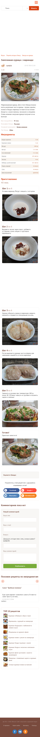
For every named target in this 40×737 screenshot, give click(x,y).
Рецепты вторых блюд (14, 55)
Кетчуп (4, 149)
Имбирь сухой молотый (9, 163)
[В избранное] (38, 65)
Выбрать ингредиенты (26, 8)
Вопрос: (6, 535)
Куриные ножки (6, 143)
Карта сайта (16, 725)
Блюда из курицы (27, 55)
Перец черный (6, 166)
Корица (4, 156)
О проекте (6, 725)
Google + (30, 490)
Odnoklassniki (30, 496)
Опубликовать (20, 566)
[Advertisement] (20, 32)
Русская (17, 124)
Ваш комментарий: (10, 551)
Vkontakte (12, 496)
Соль (3, 169)
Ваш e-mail (7, 525)
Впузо (3, 55)
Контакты (26, 725)
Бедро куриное (6, 139)
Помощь (34, 725)
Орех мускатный (7, 172)
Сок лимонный (6, 153)
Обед (11, 130)
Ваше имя (6, 515)
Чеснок (4, 159)
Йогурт (4, 146)
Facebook (12, 490)
